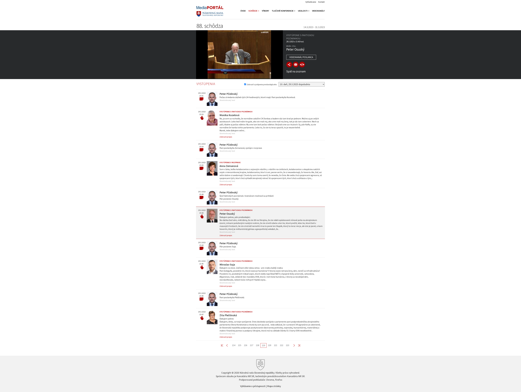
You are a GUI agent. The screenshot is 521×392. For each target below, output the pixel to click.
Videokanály (318, 10)
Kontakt (321, 2)
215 (239, 345)
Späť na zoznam (296, 71)
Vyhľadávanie (310, 2)
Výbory (265, 10)
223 (287, 345)
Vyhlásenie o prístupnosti (252, 386)
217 (251, 345)
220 (269, 345)
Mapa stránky (274, 386)
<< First (223, 345)
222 (281, 345)
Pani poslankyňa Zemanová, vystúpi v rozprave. (241, 148)
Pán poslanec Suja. (228, 246)
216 (245, 345)
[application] (239, 54)
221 (275, 345)
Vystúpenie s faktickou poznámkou (236, 111)
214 (233, 345)
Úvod (243, 10)
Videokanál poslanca (301, 57)
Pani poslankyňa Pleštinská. (232, 297)
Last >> (297, 345)
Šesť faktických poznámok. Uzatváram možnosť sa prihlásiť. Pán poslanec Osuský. (247, 197)
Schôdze (253, 10)
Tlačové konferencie (283, 10)
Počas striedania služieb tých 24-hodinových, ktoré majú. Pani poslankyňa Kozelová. (257, 97)
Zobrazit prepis (226, 137)
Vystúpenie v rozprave (230, 162)
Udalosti (303, 10)
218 (257, 345)
